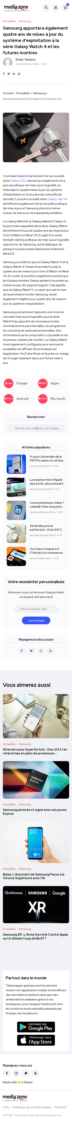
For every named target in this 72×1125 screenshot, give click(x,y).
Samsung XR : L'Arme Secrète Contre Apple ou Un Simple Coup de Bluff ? (35, 936)
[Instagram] (16, 1073)
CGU (6, 1107)
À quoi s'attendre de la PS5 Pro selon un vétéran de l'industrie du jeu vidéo (47, 458)
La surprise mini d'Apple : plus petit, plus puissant (47, 481)
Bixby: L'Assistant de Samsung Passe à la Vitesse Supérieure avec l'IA (33, 876)
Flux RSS (60, 1107)
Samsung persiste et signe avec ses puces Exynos (35, 812)
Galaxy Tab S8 (57, 199)
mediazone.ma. (51, 1115)
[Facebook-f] (7, 1073)
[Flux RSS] (35, 1073)
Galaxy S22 (18, 181)
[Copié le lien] (19, 74)
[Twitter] (26, 1073)
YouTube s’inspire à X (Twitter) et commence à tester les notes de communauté (47, 551)
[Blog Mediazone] (16, 8)
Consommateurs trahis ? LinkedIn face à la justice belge (47, 504)
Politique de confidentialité (32, 1107)
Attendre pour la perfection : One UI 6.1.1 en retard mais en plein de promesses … (46, 527)
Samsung (39, 93)
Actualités (23, 93)
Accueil (8, 93)
